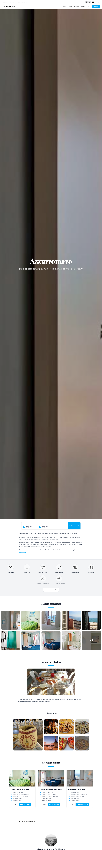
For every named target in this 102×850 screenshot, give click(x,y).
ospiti (56, 524)
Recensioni (76, 6)
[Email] (93, 2)
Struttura (64, 6)
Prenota (96, 6)
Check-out (41, 524)
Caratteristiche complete (51, 590)
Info (16, 804)
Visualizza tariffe (25, 804)
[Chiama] (86, 2)
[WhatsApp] (89, 2)
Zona (88, 6)
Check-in (25, 524)
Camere (70, 6)
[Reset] (53, 524)
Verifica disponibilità (74, 526)
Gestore (83, 6)
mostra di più (22, 552)
